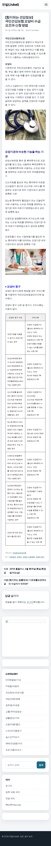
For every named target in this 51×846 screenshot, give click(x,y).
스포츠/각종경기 (14, 730)
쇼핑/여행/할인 (13, 724)
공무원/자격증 (12, 705)
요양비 (19, 557)
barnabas (35, 30)
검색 (41, 765)
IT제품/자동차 (12, 686)
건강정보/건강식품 (19, 553)
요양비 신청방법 (29, 557)
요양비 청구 (40, 557)
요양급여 (12, 557)
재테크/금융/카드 (14, 743)
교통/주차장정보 (14, 711)
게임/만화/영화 (13, 699)
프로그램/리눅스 (14, 749)
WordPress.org (13, 804)
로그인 (30, 602)
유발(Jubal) (10, 4)
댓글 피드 (10, 798)
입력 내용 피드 (13, 792)
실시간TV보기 (12, 737)
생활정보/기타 (12, 718)
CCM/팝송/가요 (13, 679)
